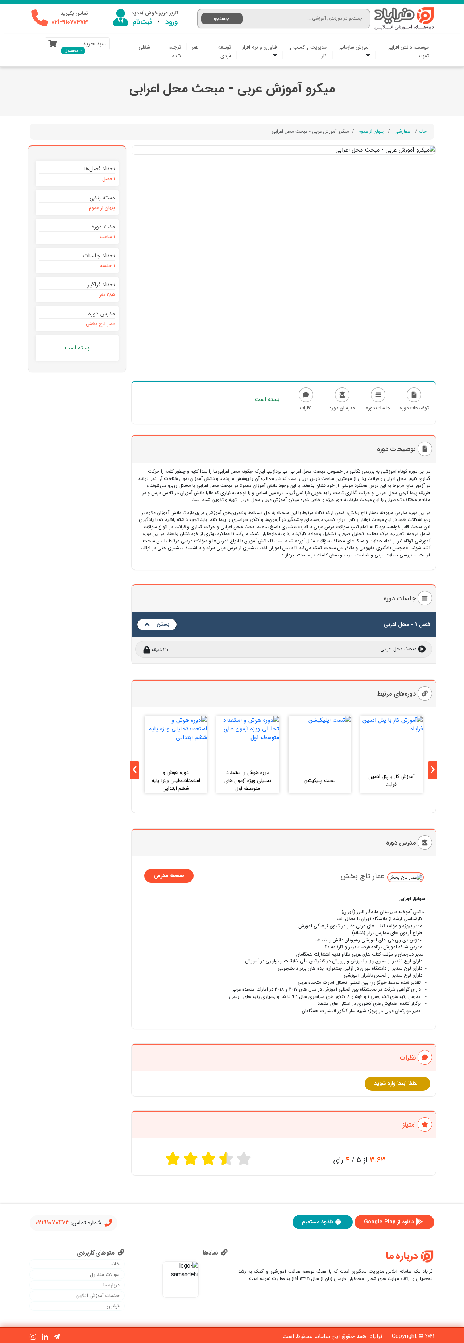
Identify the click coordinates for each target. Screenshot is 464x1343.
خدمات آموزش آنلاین (98, 1296)
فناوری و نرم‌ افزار (259, 47)
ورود (171, 22)
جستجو (221, 18)
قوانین (113, 1306)
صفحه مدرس (169, 875)
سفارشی (402, 131)
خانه (423, 131)
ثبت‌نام (142, 22)
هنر (195, 47)
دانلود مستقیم (317, 1222)
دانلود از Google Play (389, 1222)
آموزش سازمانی (354, 47)
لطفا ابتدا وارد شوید (395, 1083)
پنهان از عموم (371, 131)
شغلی (144, 47)
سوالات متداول (105, 1274)
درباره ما (111, 1285)
